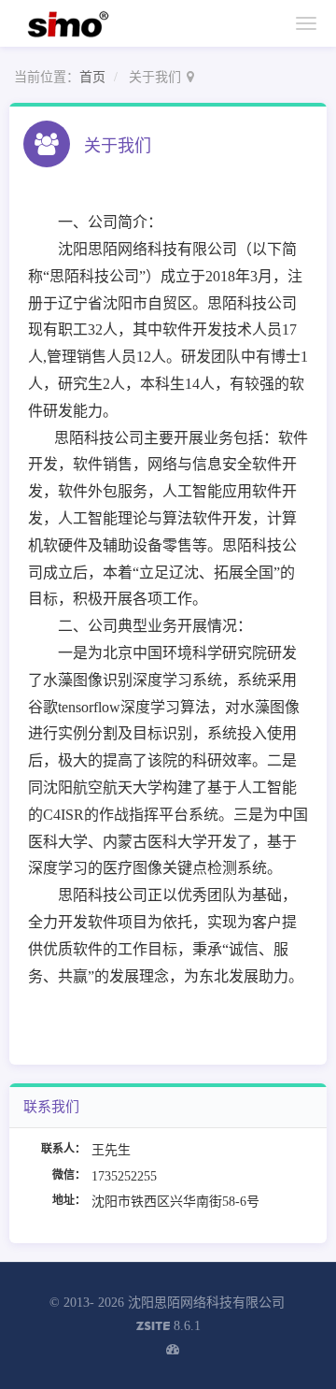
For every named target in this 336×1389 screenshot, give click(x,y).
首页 (92, 77)
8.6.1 (168, 1328)
